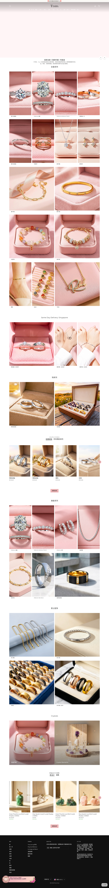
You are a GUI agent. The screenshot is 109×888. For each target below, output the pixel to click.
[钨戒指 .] (31, 682)
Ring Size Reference (32, 847)
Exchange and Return (33, 849)
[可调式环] (43, 141)
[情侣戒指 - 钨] (89, 93)
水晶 (53, 9)
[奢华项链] (66, 141)
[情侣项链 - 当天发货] (66, 344)
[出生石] (43, 284)
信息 (78, 9)
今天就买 (28, 52)
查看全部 (54, 490)
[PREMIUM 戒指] (43, 93)
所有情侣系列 (58, 439)
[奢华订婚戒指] (20, 93)
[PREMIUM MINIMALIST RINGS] (66, 93)
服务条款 (30, 854)
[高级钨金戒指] (77, 575)
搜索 (29, 856)
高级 (36, 9)
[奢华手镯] (31, 189)
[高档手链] (20, 575)
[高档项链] (89, 527)
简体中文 (46, 879)
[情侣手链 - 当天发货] (89, 344)
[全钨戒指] (77, 404)
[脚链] (20, 284)
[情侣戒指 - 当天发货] (31, 344)
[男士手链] (77, 635)
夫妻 (49, 9)
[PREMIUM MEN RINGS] (43, 575)
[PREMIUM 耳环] (66, 527)
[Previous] (100, 57)
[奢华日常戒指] (20, 141)
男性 (45, 9)
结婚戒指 (49, 439)
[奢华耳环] (89, 141)
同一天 (32, 9)
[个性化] (77, 284)
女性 (41, 9)
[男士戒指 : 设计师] (77, 682)
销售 (68, 9)
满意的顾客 (73, 9)
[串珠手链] (77, 236)
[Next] (104, 57)
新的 (64, 9)
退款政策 (30, 851)
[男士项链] (31, 635)
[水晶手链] (31, 236)
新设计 (52, 775)
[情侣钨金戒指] (31, 404)
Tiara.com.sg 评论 (32, 844)
